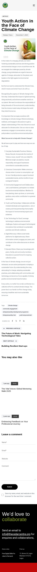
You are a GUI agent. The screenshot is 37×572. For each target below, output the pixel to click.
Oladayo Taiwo (8, 35)
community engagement (10, 309)
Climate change (12, 305)
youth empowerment (25, 315)
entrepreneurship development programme (15, 312)
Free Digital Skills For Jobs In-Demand (8, 555)
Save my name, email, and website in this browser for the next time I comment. (19, 494)
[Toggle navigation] (29, 5)
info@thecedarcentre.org (16, 534)
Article (5, 16)
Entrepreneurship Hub (9, 315)
